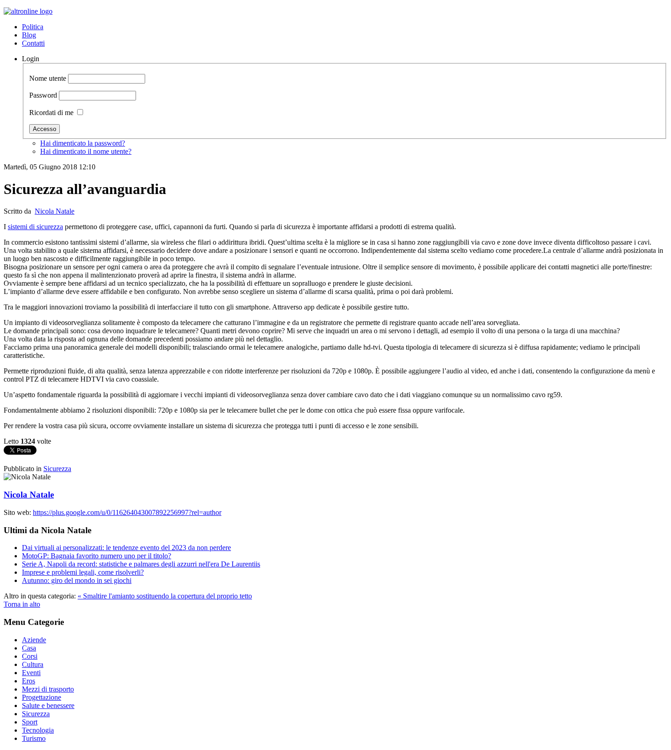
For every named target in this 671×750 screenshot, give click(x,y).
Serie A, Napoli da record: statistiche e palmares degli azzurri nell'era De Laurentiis (141, 564)
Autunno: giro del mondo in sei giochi (76, 580)
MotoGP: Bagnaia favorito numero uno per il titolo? (96, 556)
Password (43, 95)
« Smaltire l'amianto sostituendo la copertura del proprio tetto (165, 596)
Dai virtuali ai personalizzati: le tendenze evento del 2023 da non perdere (126, 547)
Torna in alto (22, 604)
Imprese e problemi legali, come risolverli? (83, 572)
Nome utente (47, 78)
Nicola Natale (54, 211)
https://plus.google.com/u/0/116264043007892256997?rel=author (127, 512)
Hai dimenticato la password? (82, 143)
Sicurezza (57, 468)
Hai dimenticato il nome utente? (85, 151)
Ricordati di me (51, 112)
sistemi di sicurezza (35, 227)
